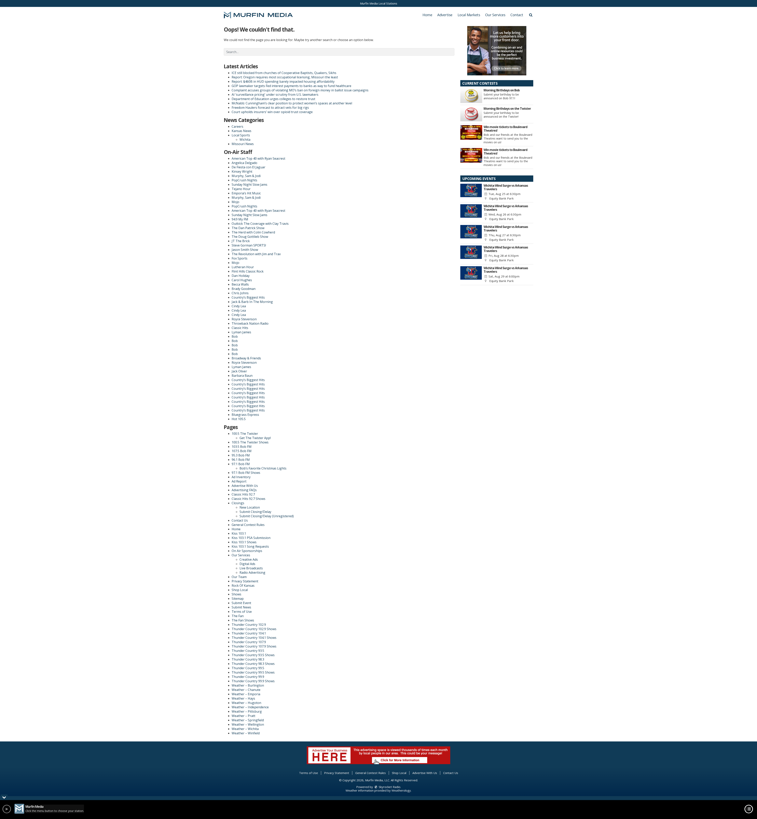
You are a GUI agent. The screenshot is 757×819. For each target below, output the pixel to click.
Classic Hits (240, 328)
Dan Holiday (241, 276)
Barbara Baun (242, 375)
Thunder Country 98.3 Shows (253, 664)
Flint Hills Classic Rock (248, 271)
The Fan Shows (243, 620)
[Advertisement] (496, 50)
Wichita (245, 139)
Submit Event (241, 603)
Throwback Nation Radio (250, 323)
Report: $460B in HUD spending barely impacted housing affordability (283, 81)
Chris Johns (240, 293)
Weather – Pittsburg (247, 711)
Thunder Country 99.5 (248, 668)
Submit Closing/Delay (255, 512)
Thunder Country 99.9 (248, 677)
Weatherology (401, 790)
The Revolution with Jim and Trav (256, 254)
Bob (235, 336)
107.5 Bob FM (242, 451)
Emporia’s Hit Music (246, 193)
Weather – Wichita (245, 729)
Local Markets (469, 14)
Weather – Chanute (246, 690)
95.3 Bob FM (241, 455)
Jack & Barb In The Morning (252, 302)
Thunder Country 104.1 (249, 633)
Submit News (241, 607)
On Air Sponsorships (247, 551)
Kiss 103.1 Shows (244, 542)
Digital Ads (247, 564)
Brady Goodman (243, 289)
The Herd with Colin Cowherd (253, 232)
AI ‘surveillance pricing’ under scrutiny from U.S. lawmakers (275, 94)
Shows (236, 594)
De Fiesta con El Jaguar (248, 167)
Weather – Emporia (246, 694)
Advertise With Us (245, 486)
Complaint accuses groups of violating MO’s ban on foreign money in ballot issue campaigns (300, 90)
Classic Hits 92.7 (243, 494)
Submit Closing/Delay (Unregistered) (267, 516)
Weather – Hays (243, 698)
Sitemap (238, 598)
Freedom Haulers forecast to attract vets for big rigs (270, 107)
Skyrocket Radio (389, 787)
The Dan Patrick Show (248, 228)
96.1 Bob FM (241, 459)
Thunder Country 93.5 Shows (253, 655)
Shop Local (240, 590)
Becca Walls (240, 284)
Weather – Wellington (248, 724)
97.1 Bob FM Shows (246, 472)
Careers (237, 126)
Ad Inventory (241, 477)
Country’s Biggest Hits (248, 297)
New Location (250, 507)
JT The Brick (241, 241)
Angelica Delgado (244, 163)
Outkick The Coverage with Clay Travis (260, 223)
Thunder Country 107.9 (249, 642)
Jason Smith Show (245, 249)
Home (427, 14)
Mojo (235, 202)
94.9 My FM (240, 219)
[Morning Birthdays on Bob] (471, 95)
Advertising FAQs (244, 490)
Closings (238, 503)
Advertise (444, 14)
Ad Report (239, 481)
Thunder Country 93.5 (248, 650)
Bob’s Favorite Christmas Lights (263, 468)
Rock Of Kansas (243, 585)
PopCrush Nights (244, 180)
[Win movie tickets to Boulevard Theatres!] (471, 132)
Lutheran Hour (243, 267)
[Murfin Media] (261, 14)
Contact (516, 14)
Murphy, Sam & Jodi (246, 176)
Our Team (239, 577)
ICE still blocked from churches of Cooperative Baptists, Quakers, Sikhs (284, 73)
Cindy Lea (239, 306)
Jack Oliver (239, 371)
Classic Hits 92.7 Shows (248, 499)
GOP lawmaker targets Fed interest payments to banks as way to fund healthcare (291, 86)
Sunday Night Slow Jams (249, 184)
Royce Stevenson (244, 319)
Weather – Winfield (246, 733)
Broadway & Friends (246, 358)
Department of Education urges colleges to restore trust (273, 99)
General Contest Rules (248, 525)
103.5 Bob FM (242, 446)
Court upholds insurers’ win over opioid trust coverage (272, 112)
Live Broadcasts (251, 568)
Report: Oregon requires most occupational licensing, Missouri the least (285, 77)
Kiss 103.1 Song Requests (250, 546)
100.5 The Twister (245, 433)
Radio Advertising (252, 572)
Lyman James (241, 332)
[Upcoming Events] (471, 192)
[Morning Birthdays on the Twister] (471, 114)
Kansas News (241, 131)
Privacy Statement (245, 581)
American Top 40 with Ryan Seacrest (258, 158)
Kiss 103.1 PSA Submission (251, 538)
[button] (530, 14)
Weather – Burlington (248, 685)
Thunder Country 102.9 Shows (254, 629)
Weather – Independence (250, 707)
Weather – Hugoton (246, 703)
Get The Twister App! (255, 438)
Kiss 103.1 (239, 533)
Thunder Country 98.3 (248, 659)
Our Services (495, 14)
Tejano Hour (241, 189)
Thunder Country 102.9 (249, 624)
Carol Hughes (242, 280)
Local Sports (241, 135)
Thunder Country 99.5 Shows (253, 672)
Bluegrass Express (245, 414)
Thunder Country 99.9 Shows (253, 681)
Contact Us (240, 520)
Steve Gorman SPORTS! (249, 245)
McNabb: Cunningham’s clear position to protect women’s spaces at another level (292, 103)
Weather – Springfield (248, 720)
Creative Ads (249, 559)
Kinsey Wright (242, 171)
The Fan (238, 616)
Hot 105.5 (239, 419)
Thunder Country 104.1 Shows (254, 637)
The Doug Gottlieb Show (250, 236)
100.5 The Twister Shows (250, 442)
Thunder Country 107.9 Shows (254, 646)
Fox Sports (239, 258)
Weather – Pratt (243, 716)
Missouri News (243, 144)
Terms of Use (242, 611)
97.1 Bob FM (241, 464)
